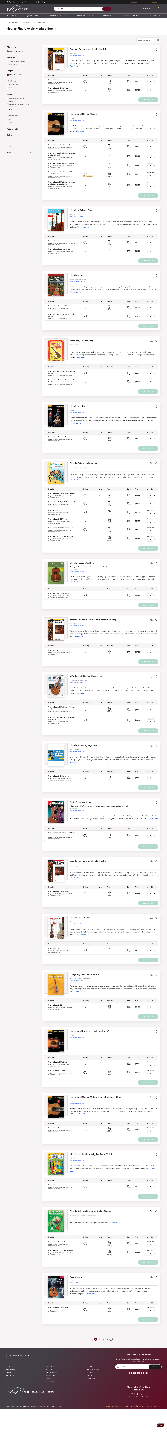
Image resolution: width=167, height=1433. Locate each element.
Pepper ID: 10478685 (54, 243)
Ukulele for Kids (77, 406)
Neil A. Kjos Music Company (77, 281)
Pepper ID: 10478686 (54, 251)
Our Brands (90, 1372)
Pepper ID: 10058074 (54, 176)
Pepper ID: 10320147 (54, 1064)
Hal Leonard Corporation (77, 55)
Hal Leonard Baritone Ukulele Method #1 (89, 1031)
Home (8, 22)
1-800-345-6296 (138, 1390)
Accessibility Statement (129, 1406)
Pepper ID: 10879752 (54, 375)
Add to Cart (148, 100)
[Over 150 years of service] (18, 1355)
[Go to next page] (111, 1339)
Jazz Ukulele (76, 1276)
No (10, 119)
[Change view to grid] (157, 40)
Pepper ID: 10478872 (54, 82)
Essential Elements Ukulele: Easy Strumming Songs (93, 619)
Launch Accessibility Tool (152, 1406)
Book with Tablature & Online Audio (19, 105)
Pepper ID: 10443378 (54, 90)
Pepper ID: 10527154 (54, 1310)
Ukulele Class (13, 85)
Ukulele (23, 22)
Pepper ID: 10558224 (54, 504)
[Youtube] (142, 1373)
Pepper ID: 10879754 (54, 384)
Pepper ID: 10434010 (54, 950)
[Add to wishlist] (151, 49)
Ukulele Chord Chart (79, 917)
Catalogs (48, 1378)
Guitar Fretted (15, 22)
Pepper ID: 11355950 (54, 596)
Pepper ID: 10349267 (54, 1007)
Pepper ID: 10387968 (54, 539)
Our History (90, 1366)
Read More (74, 66)
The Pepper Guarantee (93, 1369)
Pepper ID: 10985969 (54, 837)
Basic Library (49, 1369)
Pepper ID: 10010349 (54, 147)
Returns (8, 1378)
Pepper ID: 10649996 (54, 711)
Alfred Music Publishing (76, 216)
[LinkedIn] (146, 1373)
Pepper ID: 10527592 (54, 1253)
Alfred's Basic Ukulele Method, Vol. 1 (88, 676)
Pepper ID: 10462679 (54, 186)
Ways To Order (10, 1369)
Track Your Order (11, 1375)
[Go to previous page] (91, 1339)
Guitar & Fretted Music (17, 61)
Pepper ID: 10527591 (54, 1244)
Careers (89, 1375)
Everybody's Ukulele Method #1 (85, 974)
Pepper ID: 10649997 (54, 721)
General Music (14, 64)
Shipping (8, 1372)
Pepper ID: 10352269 (54, 530)
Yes (10, 123)
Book (11, 101)
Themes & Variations (75, 346)
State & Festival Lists (52, 1372)
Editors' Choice (50, 1366)
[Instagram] (138, 1373)
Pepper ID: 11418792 (54, 1130)
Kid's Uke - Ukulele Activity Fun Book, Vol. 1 (91, 1154)
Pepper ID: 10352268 (54, 521)
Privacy (118, 1406)
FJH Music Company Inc (76, 980)
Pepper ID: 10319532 (54, 1073)
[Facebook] (130, 1373)
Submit (155, 1367)
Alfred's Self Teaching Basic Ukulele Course (90, 1210)
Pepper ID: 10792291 (54, 308)
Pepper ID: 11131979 (54, 652)
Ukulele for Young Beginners (83, 745)
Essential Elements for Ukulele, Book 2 (88, 860)
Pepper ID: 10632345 (54, 1187)
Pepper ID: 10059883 (54, 166)
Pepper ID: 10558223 (54, 496)
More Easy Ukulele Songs (82, 340)
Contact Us (134, 2)
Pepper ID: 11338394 (54, 778)
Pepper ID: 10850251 (54, 318)
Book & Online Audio (16, 98)
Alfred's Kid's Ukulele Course (83, 462)
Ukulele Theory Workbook (82, 562)
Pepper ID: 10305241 (54, 512)
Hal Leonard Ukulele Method (83, 114)
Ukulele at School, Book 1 (82, 210)
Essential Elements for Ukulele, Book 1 (88, 49)
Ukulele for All (76, 275)
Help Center (9, 1366)
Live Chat (154, 2)
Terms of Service (110, 1406)
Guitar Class (13, 88)
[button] (11, 15)
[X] (134, 1373)
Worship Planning (51, 1375)
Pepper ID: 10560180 (54, 894)
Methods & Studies (15, 74)
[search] (56, 9)
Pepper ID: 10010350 (54, 157)
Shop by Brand (50, 1381)
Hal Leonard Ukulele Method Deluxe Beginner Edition (95, 1096)
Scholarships (91, 1378)
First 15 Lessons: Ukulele (81, 802)
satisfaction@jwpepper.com (138, 1394)
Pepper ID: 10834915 (54, 439)
